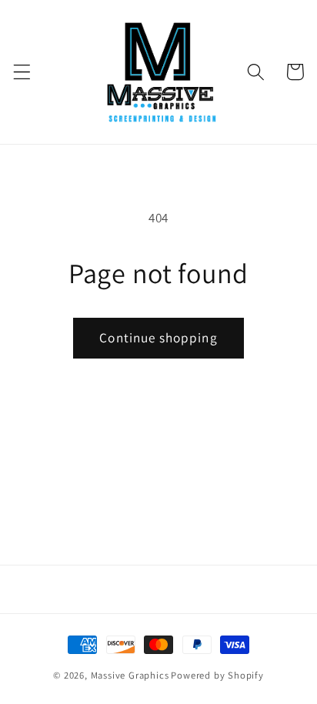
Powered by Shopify (217, 675)
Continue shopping (158, 337)
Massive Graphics (130, 675)
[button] (22, 72)
